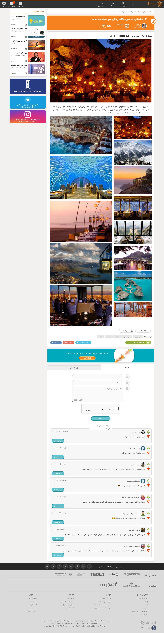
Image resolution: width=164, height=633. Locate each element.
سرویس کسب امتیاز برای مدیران (101, 608)
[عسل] (108, 585)
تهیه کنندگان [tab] (74, 367)
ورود (146, 601)
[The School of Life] (81, 574)
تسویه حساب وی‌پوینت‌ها (140, 611)
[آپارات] (114, 574)
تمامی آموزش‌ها (143, 598)
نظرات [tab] (127, 367)
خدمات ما (34, 601)
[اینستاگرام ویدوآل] (89, 566)
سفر (109, 336)
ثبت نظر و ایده (69, 608)
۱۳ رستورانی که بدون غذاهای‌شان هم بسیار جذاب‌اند (124, 12)
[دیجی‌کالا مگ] (132, 574)
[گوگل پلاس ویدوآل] (59, 566)
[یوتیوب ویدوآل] (65, 566)
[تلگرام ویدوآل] (83, 566)
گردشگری (126, 336)
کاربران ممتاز (144, 608)
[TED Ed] (97, 574)
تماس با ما (70, 598)
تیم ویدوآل (33, 608)
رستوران (137, 336)
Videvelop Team (97, 626)
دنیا (117, 336)
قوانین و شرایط (106, 598)
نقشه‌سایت (144, 614)
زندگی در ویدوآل (31, 611)
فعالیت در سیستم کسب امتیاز (102, 605)
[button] (4, 4)
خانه (150, 12)
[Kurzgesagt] (63, 574)
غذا (101, 336)
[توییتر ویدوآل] (53, 566)
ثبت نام (145, 605)
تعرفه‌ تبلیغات (33, 605)
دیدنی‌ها (144, 12)
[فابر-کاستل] (131, 585)
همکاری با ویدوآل (68, 605)
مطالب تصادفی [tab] (39, 11)
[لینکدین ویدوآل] (71, 566)
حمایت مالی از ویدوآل (67, 601)
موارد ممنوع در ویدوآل (104, 601)
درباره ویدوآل (32, 598)
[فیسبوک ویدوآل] (77, 566)
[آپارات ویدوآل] (47, 566)
